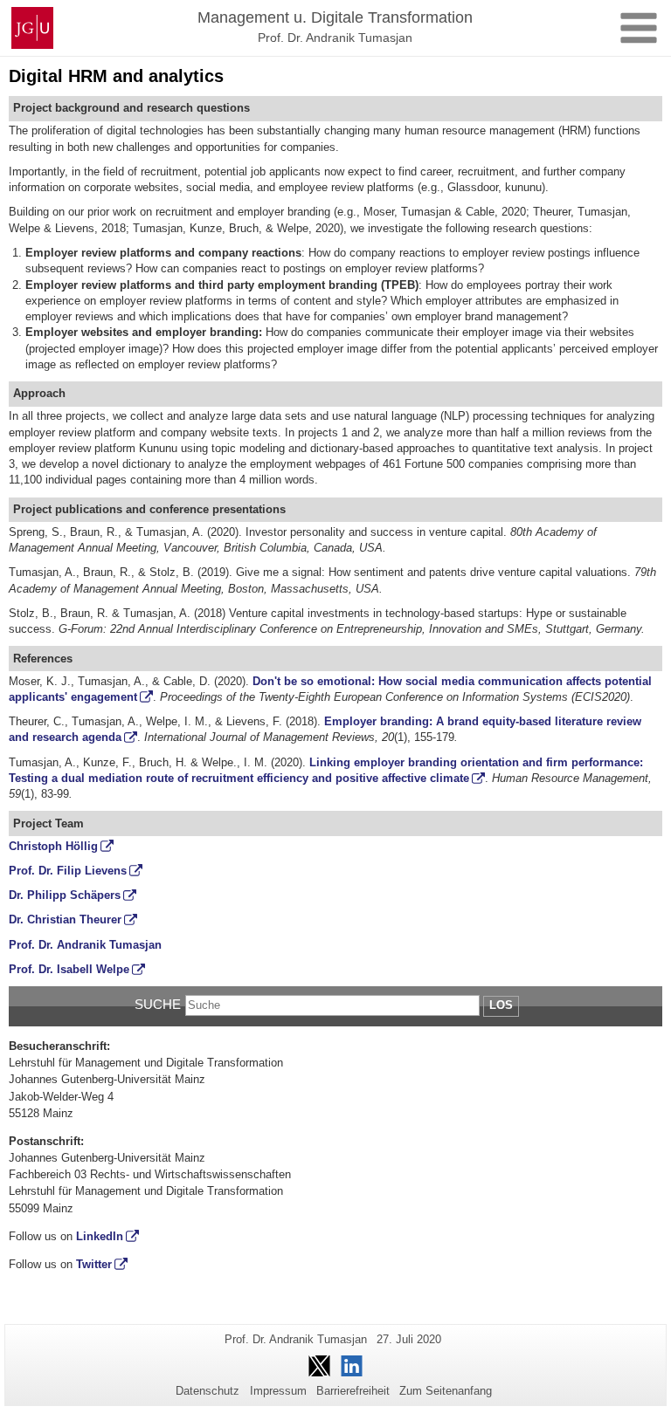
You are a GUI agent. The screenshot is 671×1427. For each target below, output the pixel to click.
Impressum (278, 1390)
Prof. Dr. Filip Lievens (68, 870)
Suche (158, 1004)
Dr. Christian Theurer (65, 919)
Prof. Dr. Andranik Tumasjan (85, 944)
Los (501, 1005)
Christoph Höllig (53, 846)
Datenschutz (207, 1390)
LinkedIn (99, 1236)
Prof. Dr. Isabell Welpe (69, 969)
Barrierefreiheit (353, 1390)
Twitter (94, 1264)
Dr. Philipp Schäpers (65, 895)
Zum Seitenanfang (445, 1390)
